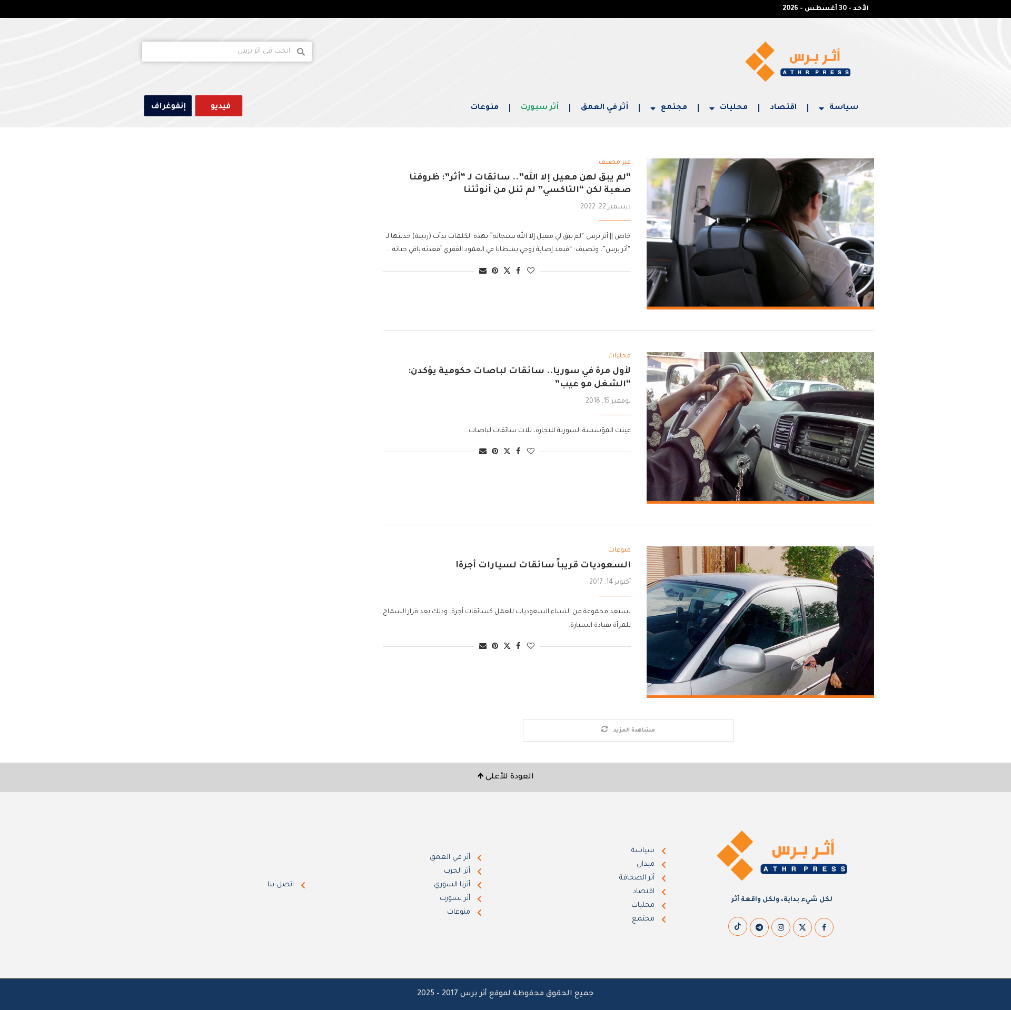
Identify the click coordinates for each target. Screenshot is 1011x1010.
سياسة (843, 108)
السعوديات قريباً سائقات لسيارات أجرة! (543, 566)
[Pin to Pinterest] (495, 272)
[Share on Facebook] (518, 272)
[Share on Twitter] (507, 271)
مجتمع (674, 108)
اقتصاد (783, 108)
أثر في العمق (604, 108)
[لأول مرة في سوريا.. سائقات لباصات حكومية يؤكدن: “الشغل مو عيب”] (760, 428)
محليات (734, 108)
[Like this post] (530, 272)
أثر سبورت (540, 108)
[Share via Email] (483, 272)
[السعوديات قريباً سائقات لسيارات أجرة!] (760, 622)
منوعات (485, 108)
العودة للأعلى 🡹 (506, 777)
